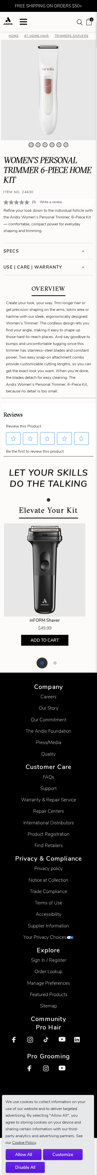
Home (14, 36)
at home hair (36, 36)
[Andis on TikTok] (48, 1042)
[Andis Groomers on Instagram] (48, 1071)
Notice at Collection (48, 880)
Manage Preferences (48, 983)
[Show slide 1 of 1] (48, 500)
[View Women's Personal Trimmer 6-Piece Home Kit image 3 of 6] (45, 144)
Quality (48, 754)
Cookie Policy (24, 1142)
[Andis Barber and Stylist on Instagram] (32, 1042)
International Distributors (48, 822)
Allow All (23, 1154)
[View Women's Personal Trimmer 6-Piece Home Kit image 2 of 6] (38, 144)
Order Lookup (48, 971)
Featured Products (48, 994)
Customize (62, 1154)
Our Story (48, 708)
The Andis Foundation (48, 731)
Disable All (25, 1167)
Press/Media (48, 742)
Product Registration (49, 834)
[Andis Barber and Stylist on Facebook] (17, 1042)
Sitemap (48, 1006)
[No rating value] (17, 202)
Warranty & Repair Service (48, 799)
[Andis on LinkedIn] (79, 1042)
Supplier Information (48, 925)
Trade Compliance (48, 891)
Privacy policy (48, 868)
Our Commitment (48, 719)
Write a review (51, 202)
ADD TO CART (45, 640)
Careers (48, 696)
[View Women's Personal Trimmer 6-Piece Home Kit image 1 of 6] (31, 144)
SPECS (11, 251)
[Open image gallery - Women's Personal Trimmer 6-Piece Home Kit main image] (48, 89)
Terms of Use (48, 902)
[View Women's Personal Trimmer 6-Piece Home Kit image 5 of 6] (58, 144)
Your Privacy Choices (44, 937)
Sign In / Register (48, 960)
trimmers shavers (71, 36)
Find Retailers (49, 845)
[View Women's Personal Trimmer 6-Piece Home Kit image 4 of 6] (51, 144)
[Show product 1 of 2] (42, 663)
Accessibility (48, 914)
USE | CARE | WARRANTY (32, 267)
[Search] (80, 21)
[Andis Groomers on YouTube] (64, 1071)
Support (48, 788)
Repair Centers (48, 811)
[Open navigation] (23, 21)
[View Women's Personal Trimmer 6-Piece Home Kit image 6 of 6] (65, 144)
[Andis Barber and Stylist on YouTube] (64, 1042)
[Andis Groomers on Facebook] (32, 1071)
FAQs (48, 777)
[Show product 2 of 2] (54, 663)
